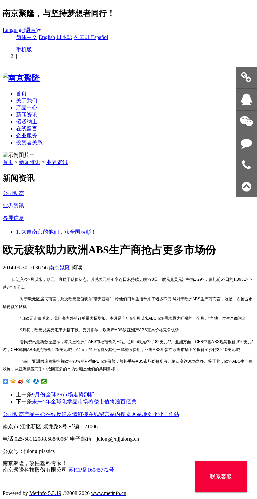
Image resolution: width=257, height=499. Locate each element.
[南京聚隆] (21, 78)
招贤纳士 (26, 121)
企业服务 (26, 135)
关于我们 (26, 100)
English (47, 37)
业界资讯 (57, 162)
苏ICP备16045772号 (91, 470)
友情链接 (77, 414)
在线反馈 (56, 414)
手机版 (24, 49)
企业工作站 (166, 414)
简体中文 (26, 37)
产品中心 (35, 414)
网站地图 (142, 414)
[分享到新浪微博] (21, 381)
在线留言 (26, 128)
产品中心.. (28, 107)
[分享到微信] (44, 381)
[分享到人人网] (36, 381)
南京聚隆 (59, 267)
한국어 (82, 37)
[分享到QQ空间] (13, 381)
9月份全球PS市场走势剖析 (63, 394)
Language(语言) (20, 30)
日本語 (64, 37)
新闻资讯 (26, 114)
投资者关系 (29, 142)
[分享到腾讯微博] (28, 381)
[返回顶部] (246, 187)
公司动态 (13, 414)
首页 (21, 93)
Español (99, 37)
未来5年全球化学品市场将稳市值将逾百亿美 (84, 401)
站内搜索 (120, 414)
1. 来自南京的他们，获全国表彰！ (56, 232)
